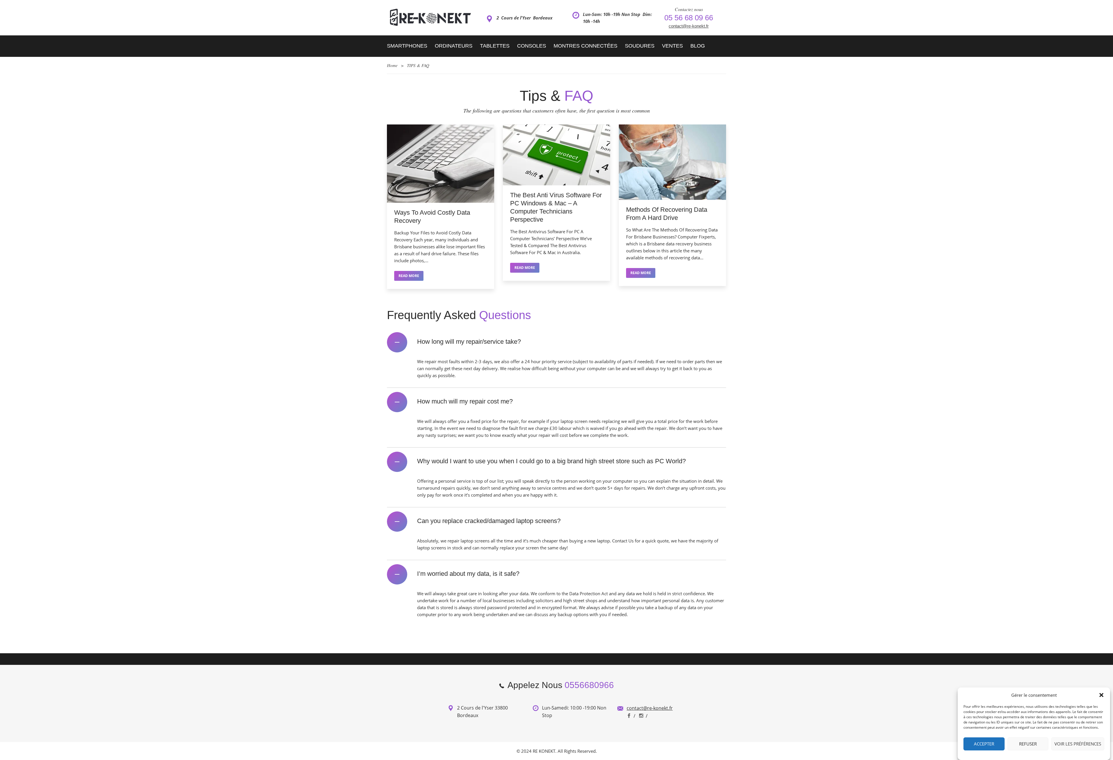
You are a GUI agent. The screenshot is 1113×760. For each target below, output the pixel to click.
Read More (409, 275)
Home (392, 65)
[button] (1101, 695)
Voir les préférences (1077, 744)
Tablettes (495, 46)
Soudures (639, 46)
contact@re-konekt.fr (689, 25)
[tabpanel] (441, 209)
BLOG (697, 46)
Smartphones (407, 46)
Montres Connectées (585, 46)
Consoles (531, 46)
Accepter (984, 744)
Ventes (672, 46)
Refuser (1028, 744)
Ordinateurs (453, 46)
